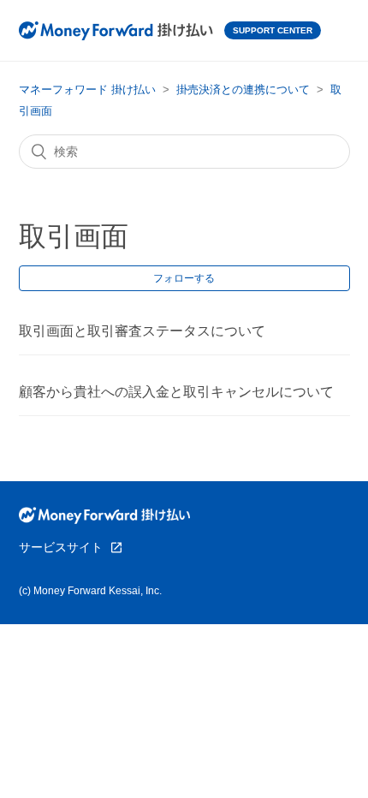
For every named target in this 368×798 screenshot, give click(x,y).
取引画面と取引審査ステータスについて (142, 331)
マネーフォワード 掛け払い (87, 89)
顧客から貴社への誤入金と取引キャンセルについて (176, 391)
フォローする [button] (184, 278)
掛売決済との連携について (243, 89)
